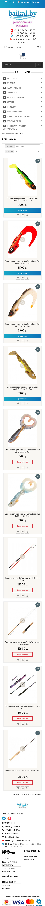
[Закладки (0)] (6, 2)
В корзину (23, 210)
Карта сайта (29, 860)
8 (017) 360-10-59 (11, 833)
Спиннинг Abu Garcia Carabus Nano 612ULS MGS (22, 770)
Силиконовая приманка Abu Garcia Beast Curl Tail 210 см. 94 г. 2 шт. (22, 325)
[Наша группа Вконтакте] (13, 2)
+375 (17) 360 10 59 (24, 36)
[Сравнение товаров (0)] (10, 2)
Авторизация (25, 2)
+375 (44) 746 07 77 (24, 33)
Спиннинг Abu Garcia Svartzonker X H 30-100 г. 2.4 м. (22, 579)
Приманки (11, 107)
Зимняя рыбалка (14, 111)
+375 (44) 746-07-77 (12, 830)
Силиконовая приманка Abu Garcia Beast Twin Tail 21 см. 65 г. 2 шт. (22, 515)
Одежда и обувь (13, 121)
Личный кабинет (9, 882)
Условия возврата (9, 868)
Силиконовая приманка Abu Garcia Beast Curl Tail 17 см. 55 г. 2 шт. (22, 262)
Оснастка (10, 83)
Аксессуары (11, 78)
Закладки (6, 885)
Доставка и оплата (9, 862)
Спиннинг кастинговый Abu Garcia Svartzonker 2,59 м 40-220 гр (22, 643)
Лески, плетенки (13, 88)
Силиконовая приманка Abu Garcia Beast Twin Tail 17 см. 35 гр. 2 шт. (22, 451)
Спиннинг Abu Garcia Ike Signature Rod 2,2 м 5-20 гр (22, 707)
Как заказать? (8, 865)
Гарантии (6, 859)
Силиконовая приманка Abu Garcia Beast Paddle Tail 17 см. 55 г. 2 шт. (22, 199)
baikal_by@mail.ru (12, 837)
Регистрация (36, 2)
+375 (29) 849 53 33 (24, 30)
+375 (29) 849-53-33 (12, 826)
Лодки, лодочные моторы (18, 116)
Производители (9, 134)
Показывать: (9, 151)
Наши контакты (8, 872)
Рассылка (6, 889)
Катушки (10, 102)
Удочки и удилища (15, 97)
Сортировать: (9, 146)
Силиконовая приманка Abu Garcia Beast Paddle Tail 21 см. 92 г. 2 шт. (22, 388)
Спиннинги (11, 92)
